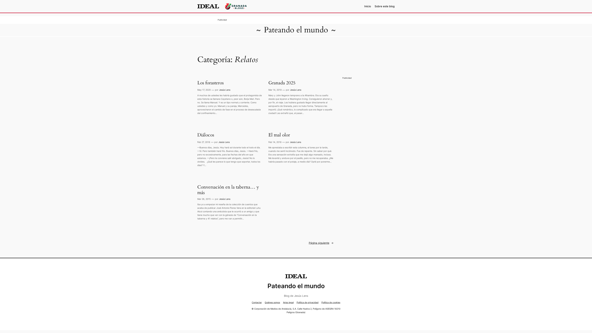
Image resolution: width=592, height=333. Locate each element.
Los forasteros (210, 83)
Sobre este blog (385, 6)
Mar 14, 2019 (275, 89)
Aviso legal (288, 302)
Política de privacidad (308, 302)
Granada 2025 (281, 83)
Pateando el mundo (296, 30)
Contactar (257, 302)
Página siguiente (321, 243)
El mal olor (279, 135)
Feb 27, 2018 (203, 142)
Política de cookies (330, 302)
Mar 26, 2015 (204, 199)
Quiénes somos (272, 302)
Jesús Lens (224, 89)
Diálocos (205, 135)
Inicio (367, 6)
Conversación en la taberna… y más (228, 190)
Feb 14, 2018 (275, 142)
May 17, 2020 (204, 89)
